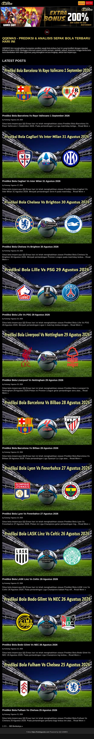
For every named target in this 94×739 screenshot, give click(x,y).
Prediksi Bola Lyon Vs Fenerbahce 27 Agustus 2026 (30, 513)
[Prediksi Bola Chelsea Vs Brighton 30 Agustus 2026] (47, 220)
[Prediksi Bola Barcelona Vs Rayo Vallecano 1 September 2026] (47, 88)
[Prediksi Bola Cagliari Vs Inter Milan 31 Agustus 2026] (47, 154)
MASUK (81, 3)
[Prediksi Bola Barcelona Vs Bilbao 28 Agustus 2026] (47, 421)
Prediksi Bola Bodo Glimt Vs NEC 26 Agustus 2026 (29, 644)
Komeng (7, 120)
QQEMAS (6, 48)
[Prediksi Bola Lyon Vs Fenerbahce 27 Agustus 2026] (47, 486)
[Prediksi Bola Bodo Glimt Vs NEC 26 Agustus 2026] (47, 618)
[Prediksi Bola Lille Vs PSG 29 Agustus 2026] (47, 287)
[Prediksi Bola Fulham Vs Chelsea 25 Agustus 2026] (47, 683)
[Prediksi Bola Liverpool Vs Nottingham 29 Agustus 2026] (47, 353)
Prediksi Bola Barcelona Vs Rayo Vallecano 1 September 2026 (36, 115)
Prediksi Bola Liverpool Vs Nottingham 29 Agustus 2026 (32, 380)
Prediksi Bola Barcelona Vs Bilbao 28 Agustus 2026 (30, 448)
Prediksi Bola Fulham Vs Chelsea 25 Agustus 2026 (29, 710)
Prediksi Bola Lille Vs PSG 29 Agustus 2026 (26, 314)
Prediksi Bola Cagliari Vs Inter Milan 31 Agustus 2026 (31, 181)
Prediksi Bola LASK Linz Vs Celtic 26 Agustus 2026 (30, 579)
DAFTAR (89, 3)
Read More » (84, 126)
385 (10, 726)
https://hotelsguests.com (40, 732)
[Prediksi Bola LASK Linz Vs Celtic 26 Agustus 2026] (47, 552)
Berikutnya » (18, 726)
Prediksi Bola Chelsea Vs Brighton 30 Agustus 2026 (30, 246)
